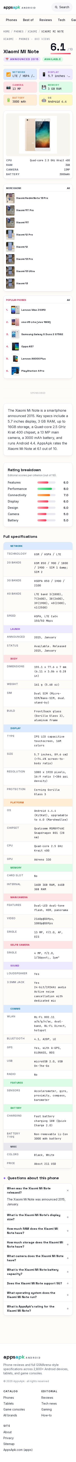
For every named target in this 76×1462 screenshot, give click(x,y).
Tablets (8, 1403)
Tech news (49, 1403)
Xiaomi (32, 31)
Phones (11, 20)
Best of (28, 20)
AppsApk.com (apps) (18, 1449)
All (68, 188)
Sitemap (9, 1444)
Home (6, 31)
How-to (46, 1415)
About (7, 1432)
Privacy (8, 1438)
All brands (10, 1415)
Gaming (46, 1409)
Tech (61, 20)
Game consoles (14, 1409)
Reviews (45, 20)
